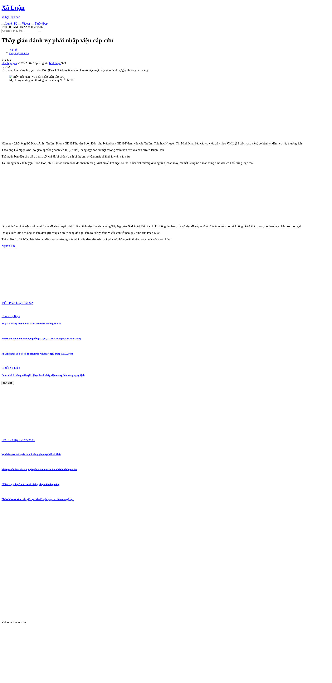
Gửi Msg (7, 383)
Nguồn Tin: (9, 245)
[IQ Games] (3, 24)
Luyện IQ (11, 23)
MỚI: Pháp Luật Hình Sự (17, 303)
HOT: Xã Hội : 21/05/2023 (18, 440)
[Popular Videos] (19, 24)
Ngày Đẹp (41, 23)
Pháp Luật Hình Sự (19, 53)
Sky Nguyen (9, 63)
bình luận (55, 63)
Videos (25, 23)
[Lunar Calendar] (32, 24)
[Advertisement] (117, 112)
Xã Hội (13, 49)
